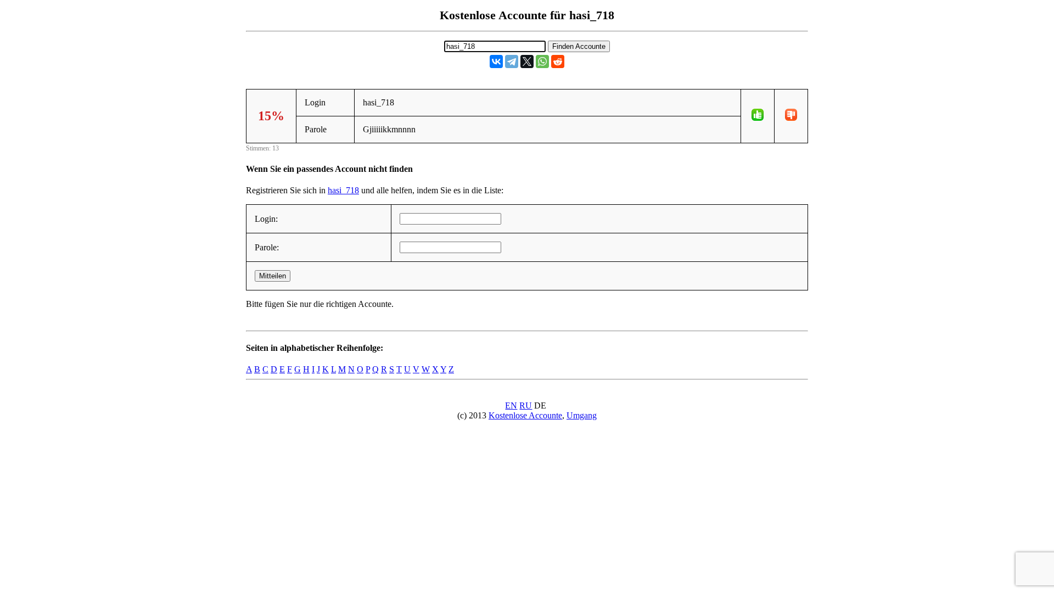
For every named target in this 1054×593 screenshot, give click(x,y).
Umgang (582, 415)
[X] (527, 61)
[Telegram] (511, 61)
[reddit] (557, 61)
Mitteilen (272, 276)
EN (511, 405)
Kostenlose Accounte (525, 415)
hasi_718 (343, 190)
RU (525, 405)
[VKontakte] (496, 61)
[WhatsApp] (542, 61)
